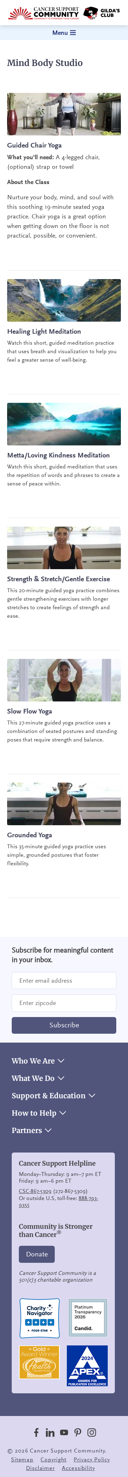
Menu (60, 32)
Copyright (53, 1459)
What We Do (33, 1078)
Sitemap (22, 1459)
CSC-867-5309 (35, 1191)
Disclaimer (40, 1468)
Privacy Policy (92, 1459)
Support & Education (49, 1096)
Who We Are (33, 1061)
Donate (37, 1254)
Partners (27, 1130)
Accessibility (78, 1468)
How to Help (34, 1113)
